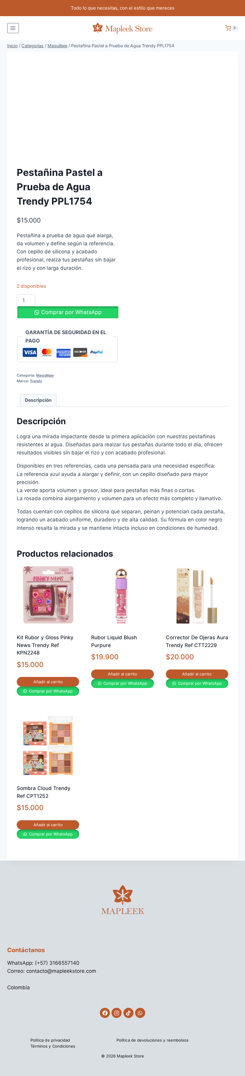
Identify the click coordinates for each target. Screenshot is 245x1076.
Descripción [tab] (38, 400)
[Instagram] (116, 1013)
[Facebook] (105, 1013)
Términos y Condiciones (52, 1046)
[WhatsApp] (140, 1013)
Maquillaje (45, 375)
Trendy (36, 381)
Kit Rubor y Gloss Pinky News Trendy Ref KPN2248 (45, 645)
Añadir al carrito (48, 681)
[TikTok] (128, 1013)
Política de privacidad (50, 1040)
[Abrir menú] (13, 28)
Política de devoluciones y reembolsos (153, 1040)
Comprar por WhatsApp (71, 312)
